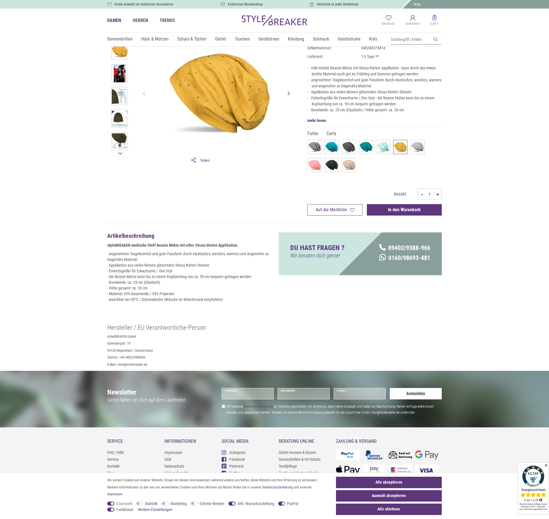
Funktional (124, 509)
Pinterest (236, 466)
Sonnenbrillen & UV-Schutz (300, 459)
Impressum (173, 452)
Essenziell (124, 503)
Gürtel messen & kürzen (297, 452)
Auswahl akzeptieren (389, 495)
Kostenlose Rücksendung (245, 4)
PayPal (292, 503)
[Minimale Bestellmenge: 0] (421, 194)
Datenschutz (174, 466)
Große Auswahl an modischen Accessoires (143, 4)
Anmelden (415, 393)
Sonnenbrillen (120, 39)
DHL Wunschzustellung (256, 503)
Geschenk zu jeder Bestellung (337, 4)
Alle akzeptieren (388, 482)
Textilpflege (288, 466)
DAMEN (114, 20)
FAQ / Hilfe (115, 452)
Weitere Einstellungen (155, 509)
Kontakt (113, 466)
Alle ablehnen (388, 509)
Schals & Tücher (191, 39)
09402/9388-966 (409, 248)
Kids (373, 39)
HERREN (140, 20)
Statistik (151, 503)
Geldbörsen (268, 39)
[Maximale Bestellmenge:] (437, 194)
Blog (417, 4)
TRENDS (167, 20)
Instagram (237, 452)
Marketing (179, 503)
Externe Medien (212, 503)
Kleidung (296, 39)
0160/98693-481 (409, 257)
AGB (167, 459)
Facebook (237, 459)
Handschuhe (349, 39)
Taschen (242, 39)
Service (113, 459)
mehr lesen (316, 120)
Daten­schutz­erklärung (277, 487)
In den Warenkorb (404, 209)
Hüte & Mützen (155, 39)
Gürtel (220, 39)
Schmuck (321, 39)
